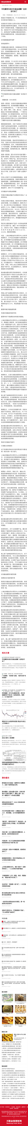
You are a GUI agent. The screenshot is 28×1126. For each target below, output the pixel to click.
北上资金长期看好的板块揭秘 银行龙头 (11, 1050)
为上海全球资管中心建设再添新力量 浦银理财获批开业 (14, 1075)
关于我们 (2, 1107)
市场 (10, 5)
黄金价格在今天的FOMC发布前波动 (20, 1025)
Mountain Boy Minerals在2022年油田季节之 (20, 1002)
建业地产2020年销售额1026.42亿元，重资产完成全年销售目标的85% (14, 1077)
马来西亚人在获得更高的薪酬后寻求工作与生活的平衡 (14, 1073)
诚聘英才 (24, 1107)
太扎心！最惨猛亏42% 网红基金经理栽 (11, 1044)
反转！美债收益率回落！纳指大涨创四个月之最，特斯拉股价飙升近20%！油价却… (14, 1081)
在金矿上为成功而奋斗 (7, 1002)
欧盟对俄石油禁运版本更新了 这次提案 (11, 1052)
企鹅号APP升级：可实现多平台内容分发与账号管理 (14, 1098)
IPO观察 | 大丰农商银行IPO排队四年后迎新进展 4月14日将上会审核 (14, 1083)
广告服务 (13, 1107)
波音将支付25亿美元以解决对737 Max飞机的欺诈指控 (14, 1092)
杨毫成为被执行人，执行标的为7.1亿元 (11, 1061)
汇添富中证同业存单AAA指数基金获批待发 (12, 1090)
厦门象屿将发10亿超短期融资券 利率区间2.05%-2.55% (14, 1085)
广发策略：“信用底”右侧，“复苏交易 (10, 1054)
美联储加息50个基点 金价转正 (7, 1014)
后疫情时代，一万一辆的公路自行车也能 (11, 1056)
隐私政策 (18, 1107)
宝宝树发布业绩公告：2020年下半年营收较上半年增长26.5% (14, 1096)
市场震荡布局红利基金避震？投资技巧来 (11, 1042)
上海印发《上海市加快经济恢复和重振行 (11, 1048)
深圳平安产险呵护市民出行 (8, 1068)
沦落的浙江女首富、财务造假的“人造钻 (11, 1059)
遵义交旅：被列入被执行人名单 (9, 1079)
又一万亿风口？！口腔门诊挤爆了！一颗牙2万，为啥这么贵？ (14, 1087)
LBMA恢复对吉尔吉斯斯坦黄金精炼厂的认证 (7, 1025)
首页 (7, 5)
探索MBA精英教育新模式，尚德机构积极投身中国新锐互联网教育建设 (14, 1071)
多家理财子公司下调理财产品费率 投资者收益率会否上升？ (14, 1094)
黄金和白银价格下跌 (20, 1013)
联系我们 (7, 1107)
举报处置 (16, 1108)
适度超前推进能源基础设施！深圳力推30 (12, 1046)
